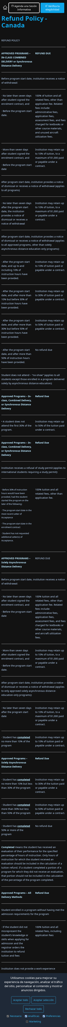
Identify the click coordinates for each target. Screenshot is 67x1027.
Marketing (35, 1021)
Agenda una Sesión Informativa (25, 7)
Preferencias (53, 1016)
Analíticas (33, 1016)
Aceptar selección (44, 1000)
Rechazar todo (33, 1008)
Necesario (15, 1016)
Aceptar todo (20, 1000)
